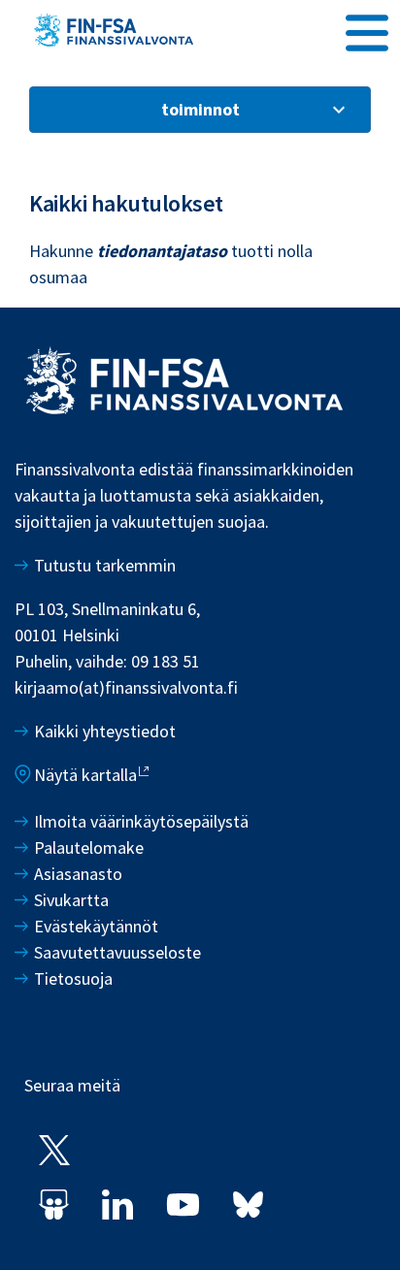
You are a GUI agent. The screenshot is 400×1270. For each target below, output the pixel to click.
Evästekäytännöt (96, 926)
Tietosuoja (73, 978)
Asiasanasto (78, 874)
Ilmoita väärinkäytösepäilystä (141, 821)
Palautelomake (89, 847)
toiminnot (200, 109)
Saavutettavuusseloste (117, 952)
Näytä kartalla (85, 775)
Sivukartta (71, 900)
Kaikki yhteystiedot (105, 731)
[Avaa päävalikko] (367, 30)
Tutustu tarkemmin (105, 565)
